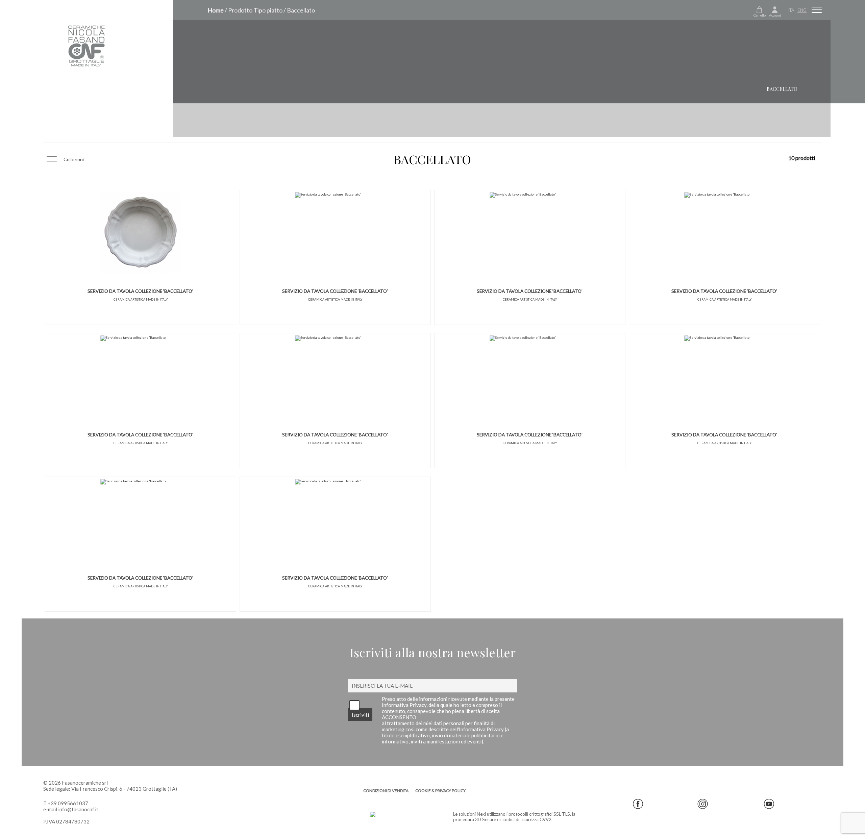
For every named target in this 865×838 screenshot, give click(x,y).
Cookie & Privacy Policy (440, 790)
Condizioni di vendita (386, 790)
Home (215, 10)
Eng (802, 10)
